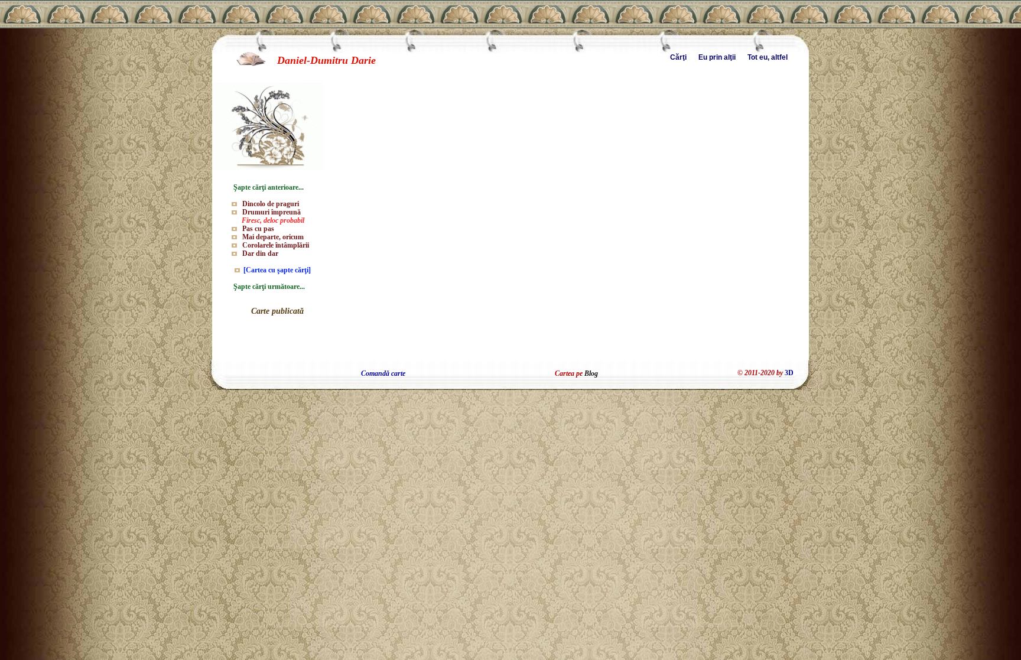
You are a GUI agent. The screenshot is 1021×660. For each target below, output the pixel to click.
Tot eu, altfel (767, 57)
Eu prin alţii (717, 57)
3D (789, 373)
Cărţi (678, 57)
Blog (591, 373)
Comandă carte (383, 373)
